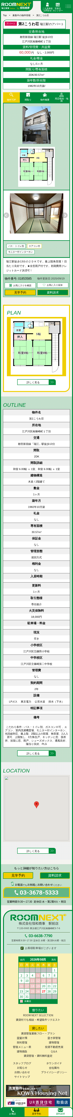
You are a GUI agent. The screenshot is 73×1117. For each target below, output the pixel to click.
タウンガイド (54, 1063)
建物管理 (54, 1042)
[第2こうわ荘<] (36, 125)
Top (5, 15)
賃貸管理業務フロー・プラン (38, 1033)
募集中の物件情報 (22, 15)
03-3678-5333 (39, 892)
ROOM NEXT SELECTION (38, 1015)
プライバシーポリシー (54, 1072)
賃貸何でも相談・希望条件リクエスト (38, 1020)
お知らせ (22, 1068)
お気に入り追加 (55, 285)
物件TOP (11, 99)
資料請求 (53, 292)
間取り (28, 99)
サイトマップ (22, 1077)
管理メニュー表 (22, 1047)
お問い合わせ (22, 1072)
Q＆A (54, 1051)
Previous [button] (7, 215)
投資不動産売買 (54, 1047)
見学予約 (20, 292)
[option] (36, 213)
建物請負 (22, 1051)
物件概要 (44, 99)
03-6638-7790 (40, 936)
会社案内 (54, 1068)
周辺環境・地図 (61, 99)
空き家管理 (54, 1038)
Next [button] (65, 215)
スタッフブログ (22, 1063)
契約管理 (22, 1042)
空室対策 (22, 1038)
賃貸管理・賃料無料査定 (38, 1056)
